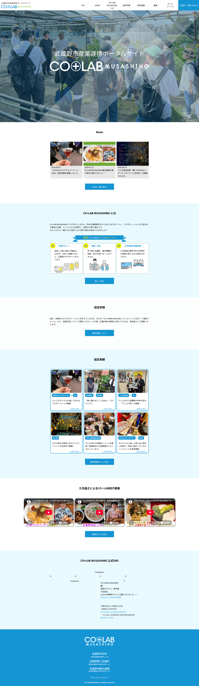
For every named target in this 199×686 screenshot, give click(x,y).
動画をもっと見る (99, 534)
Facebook (74, 581)
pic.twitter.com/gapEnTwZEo (113, 611)
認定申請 (126, 5)
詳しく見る (99, 281)
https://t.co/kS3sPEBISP (111, 597)
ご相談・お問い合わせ (188, 5)
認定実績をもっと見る (99, 462)
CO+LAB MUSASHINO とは (112, 5)
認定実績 (141, 5)
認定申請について (99, 333)
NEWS (97, 5)
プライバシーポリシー (99, 677)
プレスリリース (170, 5)
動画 (155, 5)
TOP (83, 5)
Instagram (99, 572)
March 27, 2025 (107, 617)
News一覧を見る (100, 186)
